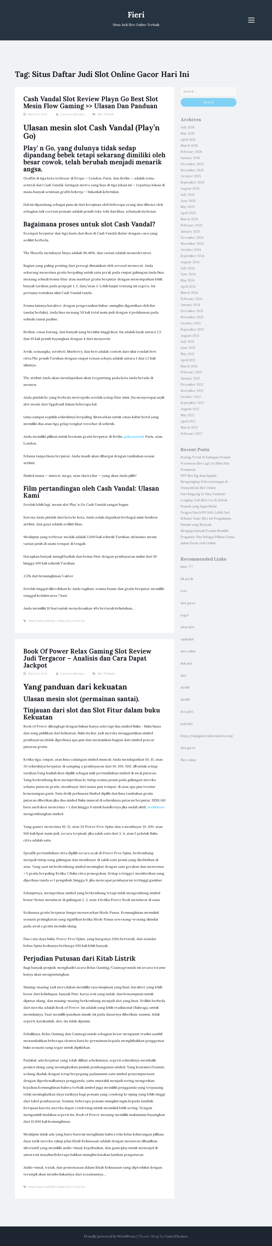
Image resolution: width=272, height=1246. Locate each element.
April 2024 (188, 286)
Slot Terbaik (106, 114)
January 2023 (190, 378)
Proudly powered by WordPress (110, 1236)
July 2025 (188, 195)
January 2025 (190, 231)
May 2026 (187, 133)
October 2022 (191, 397)
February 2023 (191, 372)
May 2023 (187, 354)
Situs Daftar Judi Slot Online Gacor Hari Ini (56, 621)
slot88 (185, 687)
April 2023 (188, 360)
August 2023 (190, 336)
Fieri (136, 15)
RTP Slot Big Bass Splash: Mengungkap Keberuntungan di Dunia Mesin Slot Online (204, 482)
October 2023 (191, 323)
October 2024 (191, 250)
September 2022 (192, 403)
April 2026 (188, 140)
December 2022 (192, 384)
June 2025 (188, 201)
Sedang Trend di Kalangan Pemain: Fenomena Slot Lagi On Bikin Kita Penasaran (206, 463)
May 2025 (188, 207)
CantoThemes (175, 1236)
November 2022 (192, 391)
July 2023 (187, 342)
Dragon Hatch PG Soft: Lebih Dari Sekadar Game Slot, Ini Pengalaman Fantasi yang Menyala (206, 519)
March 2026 (189, 146)
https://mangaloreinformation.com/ (207, 736)
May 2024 (187, 280)
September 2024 (192, 256)
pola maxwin (134, 436)
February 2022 (191, 434)
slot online (188, 651)
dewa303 (187, 712)
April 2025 (188, 213)
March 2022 (189, 427)
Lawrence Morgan (72, 114)
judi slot (187, 724)
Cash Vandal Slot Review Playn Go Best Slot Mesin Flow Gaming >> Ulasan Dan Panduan (90, 102)
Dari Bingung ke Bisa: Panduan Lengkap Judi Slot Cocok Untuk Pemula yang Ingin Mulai (204, 500)
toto (184, 591)
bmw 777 (187, 567)
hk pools (187, 579)
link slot (186, 663)
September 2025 (192, 182)
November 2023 (192, 317)
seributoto (156, 807)
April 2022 (188, 421)
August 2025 (190, 188)
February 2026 (191, 152)
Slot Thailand (106, 673)
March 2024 (189, 293)
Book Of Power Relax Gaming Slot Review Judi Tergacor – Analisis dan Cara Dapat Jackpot (87, 658)
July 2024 (187, 268)
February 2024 (191, 299)
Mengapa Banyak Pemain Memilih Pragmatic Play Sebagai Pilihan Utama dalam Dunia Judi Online (208, 537)
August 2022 (190, 409)
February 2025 (191, 225)
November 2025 (192, 170)
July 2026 (187, 127)
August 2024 (190, 262)
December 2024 (192, 238)
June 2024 (188, 274)
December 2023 (192, 311)
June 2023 (188, 348)
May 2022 (187, 415)
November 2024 (192, 244)
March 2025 (189, 219)
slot (183, 676)
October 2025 (191, 176)
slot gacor (188, 603)
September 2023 (192, 329)
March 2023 (189, 366)
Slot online (188, 760)
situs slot (187, 627)
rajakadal (187, 639)
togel (184, 615)
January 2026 (190, 158)
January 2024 (190, 305)
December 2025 (192, 164)
